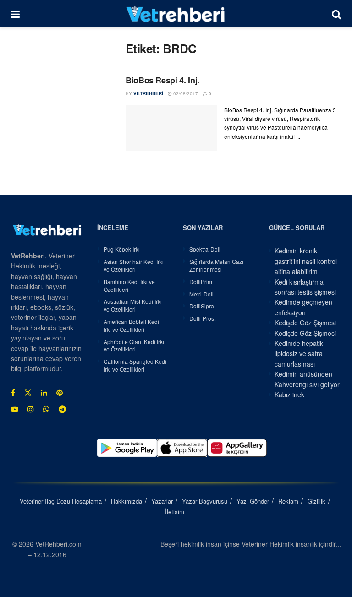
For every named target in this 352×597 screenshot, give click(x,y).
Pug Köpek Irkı (122, 249)
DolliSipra (201, 306)
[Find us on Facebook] (13, 393)
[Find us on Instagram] (31, 409)
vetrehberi (148, 93)
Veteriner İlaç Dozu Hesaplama (61, 501)
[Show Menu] (15, 13)
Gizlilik (316, 501)
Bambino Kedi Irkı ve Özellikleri (129, 285)
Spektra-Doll (204, 249)
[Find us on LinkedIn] (44, 393)
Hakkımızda (126, 501)
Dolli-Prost (202, 318)
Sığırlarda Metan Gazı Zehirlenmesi (216, 265)
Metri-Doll (201, 294)
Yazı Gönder (252, 501)
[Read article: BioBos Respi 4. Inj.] (171, 128)
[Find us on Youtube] (14, 409)
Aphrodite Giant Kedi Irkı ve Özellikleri (134, 345)
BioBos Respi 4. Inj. (162, 80)
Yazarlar (162, 501)
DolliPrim (200, 281)
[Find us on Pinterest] (59, 393)
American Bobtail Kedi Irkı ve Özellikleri (131, 325)
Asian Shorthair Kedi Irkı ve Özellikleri (134, 265)
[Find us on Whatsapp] (46, 409)
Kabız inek (289, 394)
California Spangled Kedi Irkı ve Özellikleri (135, 365)
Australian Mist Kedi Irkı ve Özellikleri (133, 305)
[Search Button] (336, 13)
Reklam (288, 501)
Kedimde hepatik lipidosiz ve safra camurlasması (299, 353)
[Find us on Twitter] (28, 393)
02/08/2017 (185, 93)
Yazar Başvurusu (204, 501)
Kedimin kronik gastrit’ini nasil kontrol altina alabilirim (306, 261)
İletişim (174, 511)
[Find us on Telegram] (62, 409)
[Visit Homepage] (176, 14)
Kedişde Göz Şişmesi (305, 322)
